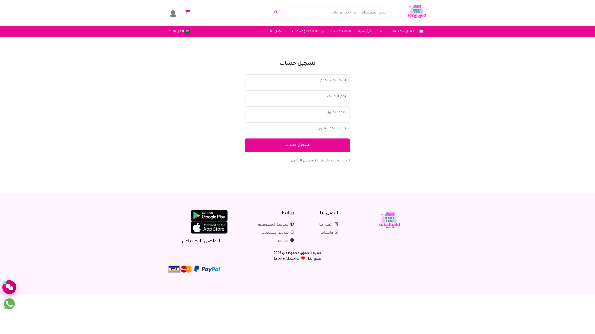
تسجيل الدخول (303, 161)
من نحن (283, 241)
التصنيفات (342, 31)
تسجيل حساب (297, 145)
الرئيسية (365, 31)
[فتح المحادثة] (9, 287)
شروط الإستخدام (276, 233)
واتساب (327, 233)
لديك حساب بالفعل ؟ (320, 161)
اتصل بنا (276, 31)
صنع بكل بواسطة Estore (297, 259)
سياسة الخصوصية (273, 225)
